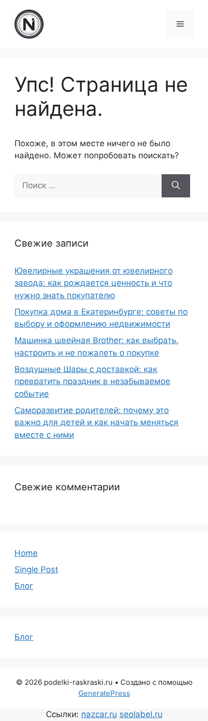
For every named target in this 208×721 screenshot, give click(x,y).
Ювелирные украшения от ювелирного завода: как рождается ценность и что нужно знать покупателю (94, 283)
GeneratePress (104, 693)
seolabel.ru (141, 714)
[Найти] (176, 185)
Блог (24, 586)
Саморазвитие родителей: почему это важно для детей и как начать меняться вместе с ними (96, 422)
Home (26, 553)
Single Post (36, 569)
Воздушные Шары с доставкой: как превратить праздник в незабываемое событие (92, 381)
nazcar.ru (99, 714)
